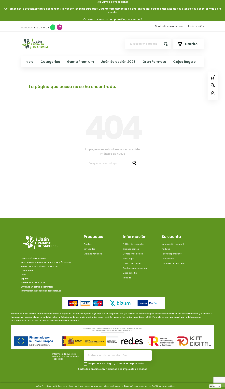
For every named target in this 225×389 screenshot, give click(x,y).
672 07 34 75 (38, 282)
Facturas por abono (172, 253)
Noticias (127, 277)
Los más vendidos (93, 253)
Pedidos (166, 249)
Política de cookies (132, 263)
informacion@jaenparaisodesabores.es (41, 290)
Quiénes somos (131, 249)
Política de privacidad (133, 244)
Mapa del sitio (130, 273)
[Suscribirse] (146, 355)
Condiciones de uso (133, 253)
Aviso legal (128, 258)
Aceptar (215, 386)
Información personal (173, 244)
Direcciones (168, 258)
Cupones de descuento (174, 263)
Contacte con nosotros (169, 26)
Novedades (89, 249)
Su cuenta (171, 237)
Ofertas (88, 244)
